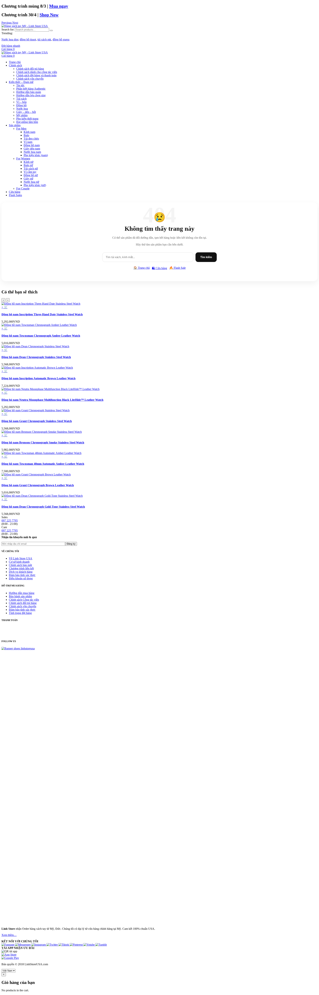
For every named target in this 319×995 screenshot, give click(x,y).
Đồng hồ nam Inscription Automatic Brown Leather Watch (38, 378)
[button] (6, 22)
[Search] (51, 30)
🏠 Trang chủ (141, 267)
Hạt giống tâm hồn (27, 121)
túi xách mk (44, 39)
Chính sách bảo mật (20, 565)
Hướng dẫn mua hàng (21, 593)
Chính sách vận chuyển (30, 78)
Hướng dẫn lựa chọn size (31, 95)
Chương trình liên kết (21, 568)
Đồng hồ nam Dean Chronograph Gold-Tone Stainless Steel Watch (43, 506)
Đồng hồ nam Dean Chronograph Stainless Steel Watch (36, 357)
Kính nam (29, 131)
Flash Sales (15, 195)
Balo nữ (28, 165)
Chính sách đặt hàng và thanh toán (36, 75)
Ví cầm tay (30, 171)
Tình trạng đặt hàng (20, 613)
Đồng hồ (21, 105)
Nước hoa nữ (31, 181)
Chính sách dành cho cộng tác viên (36, 72)
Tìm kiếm (206, 257)
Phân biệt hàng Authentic (31, 88)
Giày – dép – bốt (26, 112)
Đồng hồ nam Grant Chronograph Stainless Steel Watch (36, 421)
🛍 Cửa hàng (159, 268)
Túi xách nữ (31, 168)
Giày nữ (28, 178)
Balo (26, 135)
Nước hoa (22, 108)
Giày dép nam (32, 148)
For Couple (23, 188)
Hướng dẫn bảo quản (28, 92)
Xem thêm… (9, 935)
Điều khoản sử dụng (21, 578)
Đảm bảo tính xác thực (22, 575)
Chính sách (15, 65)
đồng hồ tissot (28, 39)
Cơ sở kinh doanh (19, 561)
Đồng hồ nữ (31, 175)
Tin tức (20, 85)
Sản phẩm (14, 125)
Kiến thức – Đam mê (21, 82)
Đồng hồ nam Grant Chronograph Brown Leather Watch (37, 485)
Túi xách (21, 98)
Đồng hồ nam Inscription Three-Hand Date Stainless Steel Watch (42, 314)
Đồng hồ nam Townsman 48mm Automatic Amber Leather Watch (42, 463)
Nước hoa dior (9, 39)
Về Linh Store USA (20, 558)
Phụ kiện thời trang (27, 118)
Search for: (7, 29)
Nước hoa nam (32, 151)
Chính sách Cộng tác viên (24, 599)
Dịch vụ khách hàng (20, 571)
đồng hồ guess (61, 39)
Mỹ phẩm (22, 115)
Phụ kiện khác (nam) (36, 155)
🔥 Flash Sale (177, 267)
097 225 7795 (9, 520)
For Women (23, 158)
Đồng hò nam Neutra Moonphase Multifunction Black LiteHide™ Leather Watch (52, 399)
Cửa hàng (14, 191)
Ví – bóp (21, 102)
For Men (21, 128)
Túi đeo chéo (31, 138)
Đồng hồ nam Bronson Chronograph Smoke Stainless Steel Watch (42, 442)
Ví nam (28, 141)
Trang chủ (15, 62)
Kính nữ (28, 161)
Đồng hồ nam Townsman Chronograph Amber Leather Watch (40, 335)
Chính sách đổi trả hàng (30, 68)
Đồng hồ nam (32, 145)
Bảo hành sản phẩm (20, 596)
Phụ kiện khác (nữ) (35, 185)
